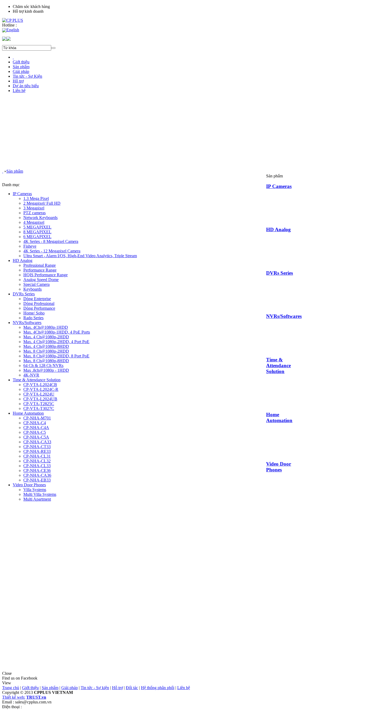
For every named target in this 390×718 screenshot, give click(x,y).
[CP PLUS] (12, 20)
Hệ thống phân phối (157, 687)
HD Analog (278, 229)
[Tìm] (53, 48)
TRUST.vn (36, 697)
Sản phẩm (14, 171)
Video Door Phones (278, 466)
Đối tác (132, 687)
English (12, 30)
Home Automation (279, 417)
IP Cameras (279, 186)
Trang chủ (10, 687)
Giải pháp (69, 687)
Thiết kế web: (13, 697)
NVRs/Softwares (284, 316)
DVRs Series (279, 273)
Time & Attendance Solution (278, 365)
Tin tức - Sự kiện (95, 687)
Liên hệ (183, 687)
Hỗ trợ (117, 687)
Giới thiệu (30, 687)
